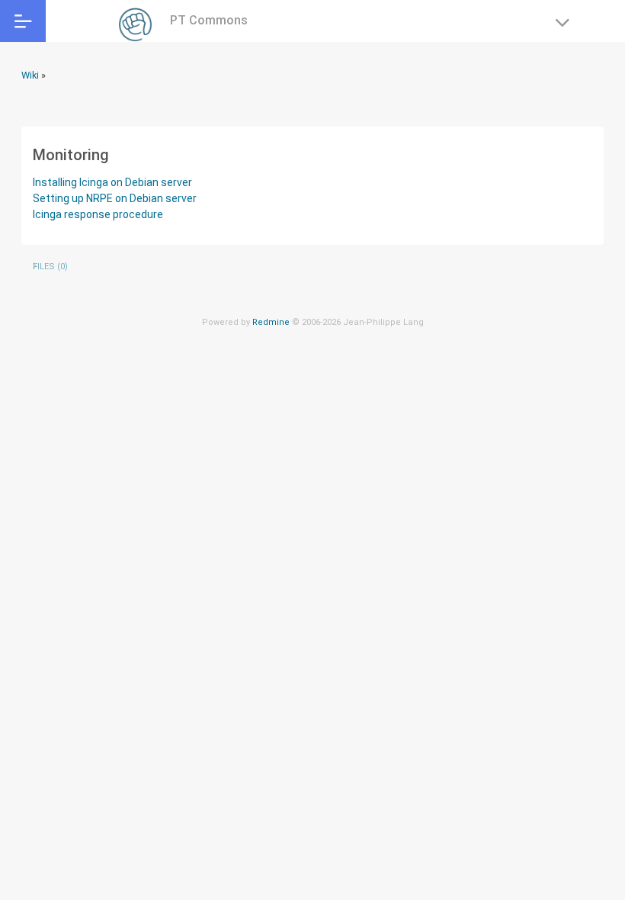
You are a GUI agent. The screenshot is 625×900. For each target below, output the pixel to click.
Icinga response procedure (98, 214)
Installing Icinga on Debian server (112, 182)
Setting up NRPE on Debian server (115, 198)
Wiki (30, 75)
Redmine (271, 322)
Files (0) (50, 267)
